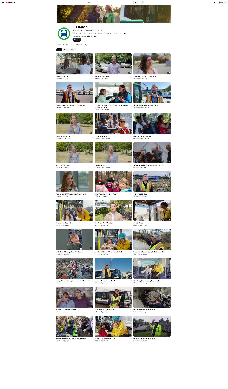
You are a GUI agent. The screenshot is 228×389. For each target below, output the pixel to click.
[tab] (59, 45)
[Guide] (3, 2)
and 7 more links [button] (91, 36)
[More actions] (92, 77)
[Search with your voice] (142, 2)
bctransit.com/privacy (80, 36)
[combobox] (110, 2)
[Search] (136, 2)
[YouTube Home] (10, 2)
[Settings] (214, 2)
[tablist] (114, 45)
